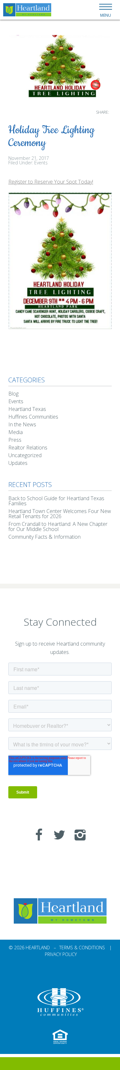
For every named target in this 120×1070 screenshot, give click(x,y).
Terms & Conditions (82, 947)
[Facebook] (36, 834)
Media (15, 432)
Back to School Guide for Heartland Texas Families (56, 501)
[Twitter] (57, 834)
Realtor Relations (27, 447)
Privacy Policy (61, 954)
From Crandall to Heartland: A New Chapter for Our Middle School (58, 526)
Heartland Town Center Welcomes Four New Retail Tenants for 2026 (59, 514)
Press (14, 439)
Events (41, 163)
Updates (18, 462)
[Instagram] (77, 834)
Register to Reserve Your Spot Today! (50, 181)
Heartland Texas (27, 409)
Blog (13, 393)
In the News (22, 424)
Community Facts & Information (44, 536)
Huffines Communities (33, 416)
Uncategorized (25, 455)
